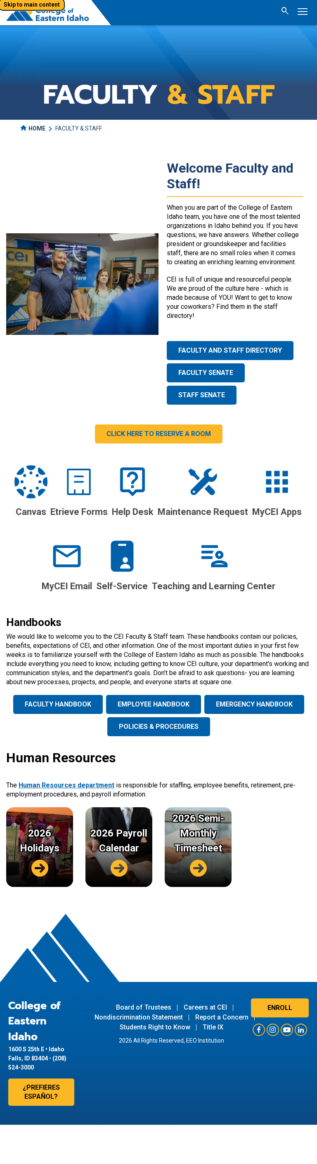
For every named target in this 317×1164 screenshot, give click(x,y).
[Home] (47, 12)
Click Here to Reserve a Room (158, 434)
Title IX (213, 1027)
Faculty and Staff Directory (230, 350)
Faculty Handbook (58, 704)
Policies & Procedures (159, 726)
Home (36, 128)
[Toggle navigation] (302, 12)
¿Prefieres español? (41, 1091)
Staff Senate (201, 395)
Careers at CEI (205, 1007)
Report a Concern (221, 1017)
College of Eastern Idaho (34, 1021)
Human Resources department (66, 785)
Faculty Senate (205, 373)
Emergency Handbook (254, 704)
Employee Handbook (153, 704)
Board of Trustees (143, 1007)
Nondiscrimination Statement (139, 1017)
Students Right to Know (155, 1027)
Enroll (279, 1008)
